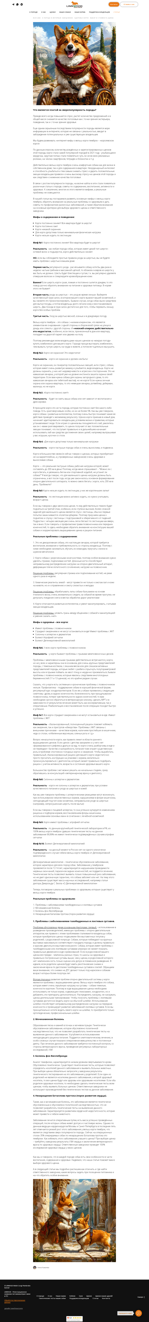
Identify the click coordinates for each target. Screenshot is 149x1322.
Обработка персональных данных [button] (14, 1301)
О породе (33, 12)
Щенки (89, 1296)
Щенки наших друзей (103, 1296)
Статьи (117, 12)
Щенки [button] (53, 12)
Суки (81, 1296)
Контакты (106, 1298)
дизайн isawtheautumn (13, 1308)
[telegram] (13, 4)
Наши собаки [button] (65, 12)
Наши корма (79, 12)
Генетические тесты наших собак (52, 1298)
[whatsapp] (17, 4)
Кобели (72, 1296)
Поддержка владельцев (99, 12)
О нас (43, 12)
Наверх (140, 1297)
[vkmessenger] (21, 4)
